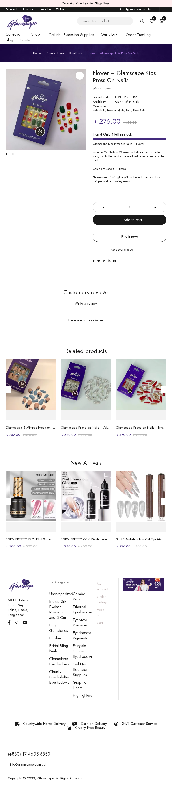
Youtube (46, 9)
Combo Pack (79, 596)
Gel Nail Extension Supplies (80, 669)
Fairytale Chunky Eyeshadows (83, 651)
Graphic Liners (79, 685)
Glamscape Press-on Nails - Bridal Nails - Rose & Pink (141, 427)
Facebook (12, 9)
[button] (80, 76)
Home (37, 53)
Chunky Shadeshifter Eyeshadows (59, 677)
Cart (100, 622)
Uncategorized (61, 593)
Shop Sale (139, 111)
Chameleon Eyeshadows (59, 661)
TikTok (60, 9)
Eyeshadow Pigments (82, 635)
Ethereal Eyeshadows (83, 609)
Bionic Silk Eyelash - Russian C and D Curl (58, 609)
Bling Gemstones (58, 627)
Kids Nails (75, 53)
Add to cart (132, 219)
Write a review (102, 89)
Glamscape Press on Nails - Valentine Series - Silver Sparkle (86, 427)
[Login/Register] (141, 21)
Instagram (29, 9)
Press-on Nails (55, 53)
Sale (128, 111)
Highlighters (82, 695)
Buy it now (129, 236)
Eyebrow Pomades (80, 622)
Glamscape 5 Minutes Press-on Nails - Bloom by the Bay (31, 427)
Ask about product (122, 249)
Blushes (55, 638)
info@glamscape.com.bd (136, 9)
